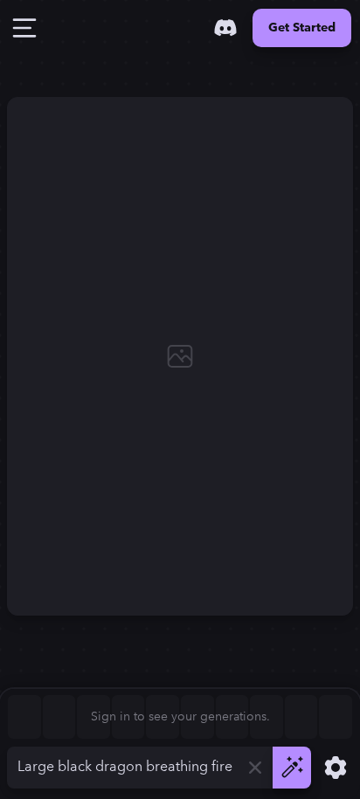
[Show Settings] (335, 768)
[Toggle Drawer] (24, 28)
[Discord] (225, 28)
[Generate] (292, 768)
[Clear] (255, 768)
